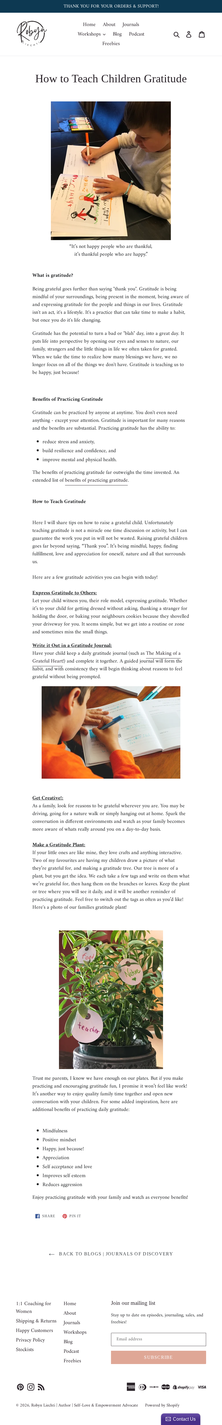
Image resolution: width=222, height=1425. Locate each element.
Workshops (90, 34)
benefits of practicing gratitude (96, 480)
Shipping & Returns (36, 1321)
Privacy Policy (30, 1340)
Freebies (111, 43)
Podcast (136, 34)
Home (89, 24)
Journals (131, 24)
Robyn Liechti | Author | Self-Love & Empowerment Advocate (84, 1405)
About (109, 24)
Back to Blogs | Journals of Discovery (115, 1253)
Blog (117, 34)
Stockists (25, 1349)
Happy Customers (34, 1330)
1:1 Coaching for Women (33, 1307)
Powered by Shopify (162, 1405)
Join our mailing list (133, 1303)
